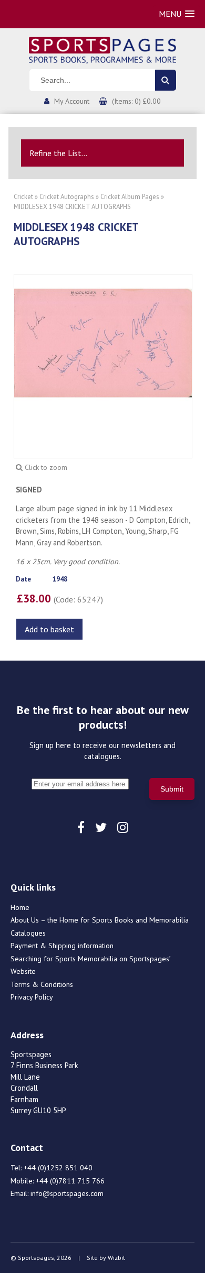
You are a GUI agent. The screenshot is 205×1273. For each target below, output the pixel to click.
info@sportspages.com (67, 1193)
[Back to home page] (102, 49)
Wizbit (116, 1257)
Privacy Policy (32, 997)
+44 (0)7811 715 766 (70, 1181)
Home (20, 907)
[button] (176, 14)
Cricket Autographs (66, 196)
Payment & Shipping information (62, 945)
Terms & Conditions (42, 984)
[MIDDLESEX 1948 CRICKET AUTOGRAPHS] (103, 342)
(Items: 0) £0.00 (136, 101)
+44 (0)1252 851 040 (58, 1167)
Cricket (23, 196)
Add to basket (49, 629)
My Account (71, 101)
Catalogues (28, 933)
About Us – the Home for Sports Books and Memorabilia (100, 920)
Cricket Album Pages (129, 196)
